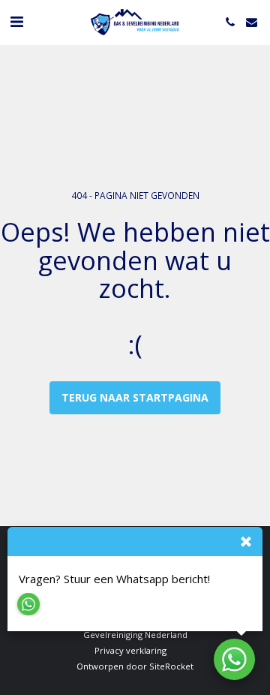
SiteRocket (171, 666)
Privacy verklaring (130, 650)
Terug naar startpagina (135, 397)
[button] (16, 21)
